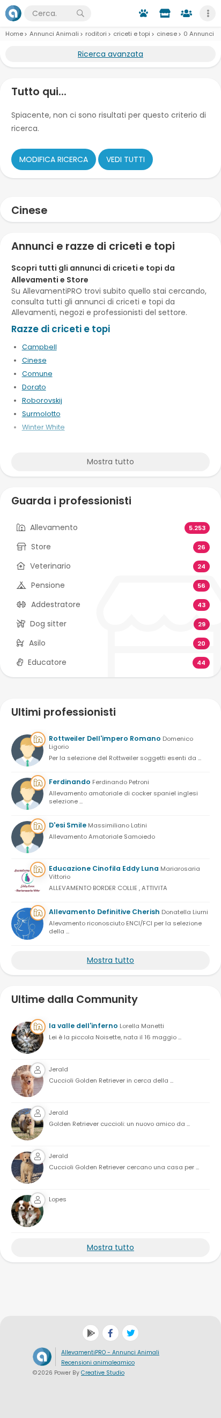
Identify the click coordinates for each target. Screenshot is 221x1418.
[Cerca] (80, 13)
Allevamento (54, 527)
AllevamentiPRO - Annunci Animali (110, 1352)
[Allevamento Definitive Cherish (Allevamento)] (27, 924)
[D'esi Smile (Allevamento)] (27, 837)
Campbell (39, 346)
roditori (96, 33)
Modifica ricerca (53, 159)
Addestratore (55, 604)
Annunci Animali (54, 33)
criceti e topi (131, 33)
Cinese (34, 360)
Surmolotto (41, 413)
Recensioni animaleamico (98, 1363)
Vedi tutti (125, 159)
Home (14, 33)
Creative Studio (102, 1373)
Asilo (37, 643)
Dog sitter (48, 623)
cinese (167, 33)
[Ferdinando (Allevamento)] (27, 794)
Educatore (47, 662)
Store (41, 546)
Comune (37, 373)
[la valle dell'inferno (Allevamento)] (27, 1038)
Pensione (48, 585)
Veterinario (50, 566)
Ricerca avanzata (110, 54)
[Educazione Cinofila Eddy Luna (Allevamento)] (27, 880)
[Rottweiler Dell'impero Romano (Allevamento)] (27, 750)
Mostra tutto (110, 461)
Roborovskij (42, 400)
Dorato (34, 387)
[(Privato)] (27, 1081)
